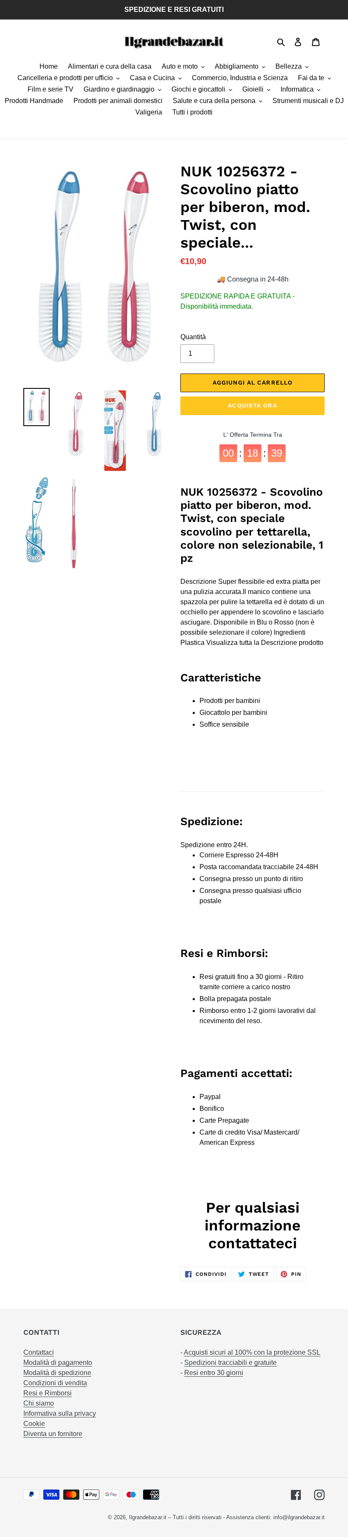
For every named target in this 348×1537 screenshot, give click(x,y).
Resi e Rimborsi (47, 1393)
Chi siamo (38, 1403)
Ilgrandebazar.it (147, 1517)
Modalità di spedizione (57, 1372)
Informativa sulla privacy (59, 1413)
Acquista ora (252, 405)
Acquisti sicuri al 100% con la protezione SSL (252, 1352)
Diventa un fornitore (52, 1433)
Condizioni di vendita (55, 1382)
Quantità (193, 336)
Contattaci (38, 1352)
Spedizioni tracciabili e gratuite (230, 1362)
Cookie (34, 1423)
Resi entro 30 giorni (213, 1372)
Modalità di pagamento (57, 1362)
